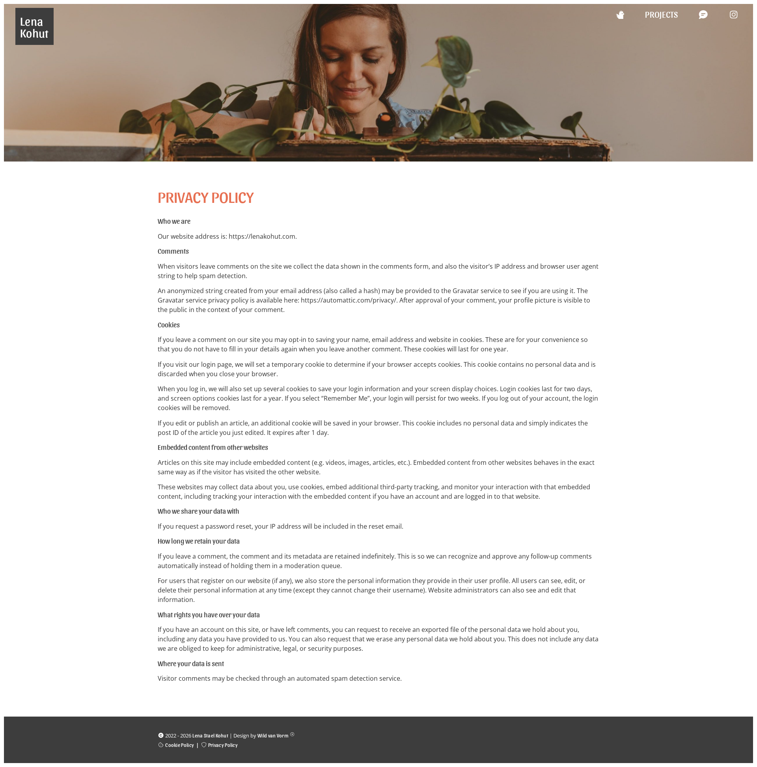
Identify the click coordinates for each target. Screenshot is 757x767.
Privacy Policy (223, 745)
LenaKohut (34, 26)
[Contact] (693, 14)
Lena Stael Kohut (210, 735)
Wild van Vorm (273, 735)
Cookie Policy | (183, 745)
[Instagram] (724, 14)
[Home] (610, 14)
